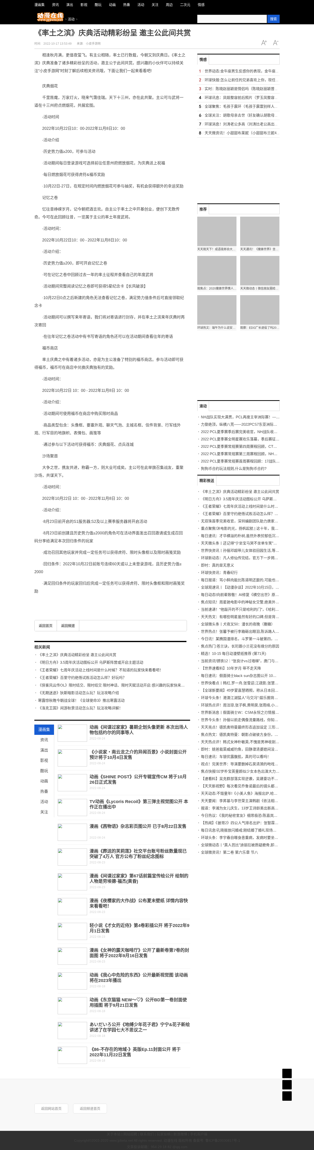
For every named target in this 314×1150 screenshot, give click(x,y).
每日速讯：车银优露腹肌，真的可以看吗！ (236, 756)
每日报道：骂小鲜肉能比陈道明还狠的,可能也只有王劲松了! (250, 580)
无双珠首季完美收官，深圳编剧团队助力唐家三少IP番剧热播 (250, 521)
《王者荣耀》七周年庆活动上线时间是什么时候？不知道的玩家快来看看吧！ (100, 670)
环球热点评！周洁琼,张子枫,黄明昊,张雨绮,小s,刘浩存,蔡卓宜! (251, 705)
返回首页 (45, 626)
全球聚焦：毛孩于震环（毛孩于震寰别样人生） (243, 106)
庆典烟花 (123, 602)
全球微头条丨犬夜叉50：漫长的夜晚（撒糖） (238, 624)
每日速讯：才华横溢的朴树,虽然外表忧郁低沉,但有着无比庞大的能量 (257, 536)
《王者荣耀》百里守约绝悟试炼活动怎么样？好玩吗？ (82, 677)
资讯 (44, 740)
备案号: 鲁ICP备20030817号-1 (216, 1140)
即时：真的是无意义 (217, 565)
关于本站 (113, 1134)
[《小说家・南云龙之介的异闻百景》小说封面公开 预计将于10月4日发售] (72, 758)
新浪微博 (180, 1134)
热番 (44, 791)
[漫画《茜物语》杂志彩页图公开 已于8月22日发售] (72, 832)
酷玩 (44, 771)
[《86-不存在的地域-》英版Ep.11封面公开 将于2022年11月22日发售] (72, 1055)
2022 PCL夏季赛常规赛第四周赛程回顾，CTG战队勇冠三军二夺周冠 (257, 446)
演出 (44, 750)
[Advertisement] (234, 168)
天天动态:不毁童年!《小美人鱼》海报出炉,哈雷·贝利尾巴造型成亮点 (256, 793)
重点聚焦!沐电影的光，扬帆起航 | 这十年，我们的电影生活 (249, 528)
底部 (287, 1096)
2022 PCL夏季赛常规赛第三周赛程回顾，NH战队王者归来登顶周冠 (256, 454)
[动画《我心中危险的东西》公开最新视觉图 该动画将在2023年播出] (72, 981)
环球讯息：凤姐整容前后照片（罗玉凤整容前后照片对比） (252, 97)
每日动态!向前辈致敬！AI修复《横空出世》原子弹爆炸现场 (249, 595)
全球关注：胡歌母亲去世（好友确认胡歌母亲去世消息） (251, 115)
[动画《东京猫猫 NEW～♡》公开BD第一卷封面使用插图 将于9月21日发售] (72, 1005)
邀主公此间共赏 (105, 602)
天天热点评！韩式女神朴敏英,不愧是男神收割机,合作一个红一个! (254, 742)
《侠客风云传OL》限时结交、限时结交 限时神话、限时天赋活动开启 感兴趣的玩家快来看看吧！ (117, 685)
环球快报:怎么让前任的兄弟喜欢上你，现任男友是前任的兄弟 (255, 80)
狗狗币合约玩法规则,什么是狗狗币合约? (233, 468)
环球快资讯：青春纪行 (219, 572)
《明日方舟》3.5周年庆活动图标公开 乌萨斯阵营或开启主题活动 (90, 662)
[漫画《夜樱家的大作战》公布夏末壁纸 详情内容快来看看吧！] (72, 906)
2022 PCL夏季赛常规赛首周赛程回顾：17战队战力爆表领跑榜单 (253, 461)
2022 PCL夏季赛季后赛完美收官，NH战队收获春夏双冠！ (248, 432)
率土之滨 (53, 602)
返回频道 (68, 626)
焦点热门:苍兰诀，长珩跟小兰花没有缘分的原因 (240, 646)
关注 (44, 812)
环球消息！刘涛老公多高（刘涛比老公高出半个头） (247, 124)
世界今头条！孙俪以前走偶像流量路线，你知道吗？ (243, 720)
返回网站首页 (51, 1108)
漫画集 (44, 729)
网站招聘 (130, 1134)
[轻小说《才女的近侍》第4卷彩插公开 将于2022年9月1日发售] (72, 931)
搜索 (273, 19)
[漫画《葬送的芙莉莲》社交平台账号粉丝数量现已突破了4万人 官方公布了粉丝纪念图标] (72, 857)
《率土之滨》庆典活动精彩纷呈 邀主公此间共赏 (77, 655)
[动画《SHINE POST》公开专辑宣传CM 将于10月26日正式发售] (72, 782)
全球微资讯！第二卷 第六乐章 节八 (229, 852)
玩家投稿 (163, 1134)
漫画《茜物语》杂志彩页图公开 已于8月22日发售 (138, 826)
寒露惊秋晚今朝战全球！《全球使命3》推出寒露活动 (81, 700)
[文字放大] (264, 43)
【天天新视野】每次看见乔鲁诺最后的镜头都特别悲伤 (245, 786)
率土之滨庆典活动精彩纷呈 (77, 602)
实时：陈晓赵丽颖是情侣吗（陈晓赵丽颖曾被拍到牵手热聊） (254, 89)
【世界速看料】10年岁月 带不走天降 (231, 668)
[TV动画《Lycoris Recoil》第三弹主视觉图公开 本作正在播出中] (72, 807)
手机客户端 (198, 1134)
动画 (44, 781)
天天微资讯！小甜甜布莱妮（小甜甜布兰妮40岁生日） (249, 133)
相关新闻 (42, 647)
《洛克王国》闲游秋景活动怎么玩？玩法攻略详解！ (80, 708)
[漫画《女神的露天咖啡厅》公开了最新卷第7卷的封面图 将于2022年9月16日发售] (72, 956)
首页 (287, 1073)
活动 (71, 19)
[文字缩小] (276, 43)
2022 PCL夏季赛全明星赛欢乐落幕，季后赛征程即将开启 (247, 439)
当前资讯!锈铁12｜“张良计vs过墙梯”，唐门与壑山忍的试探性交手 (254, 661)
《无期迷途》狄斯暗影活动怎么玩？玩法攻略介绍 (78, 693)
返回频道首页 (90, 1108)
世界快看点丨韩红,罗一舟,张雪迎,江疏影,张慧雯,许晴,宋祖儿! (250, 683)
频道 (287, 1085)
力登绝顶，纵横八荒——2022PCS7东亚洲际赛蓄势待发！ (248, 424)
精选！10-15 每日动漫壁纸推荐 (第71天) (233, 653)
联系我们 (147, 1134)
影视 (44, 760)
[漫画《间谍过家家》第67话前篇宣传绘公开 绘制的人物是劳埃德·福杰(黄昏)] (72, 881)
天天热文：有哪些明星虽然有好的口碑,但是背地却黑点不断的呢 (253, 617)
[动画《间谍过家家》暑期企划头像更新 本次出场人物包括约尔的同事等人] (72, 733)
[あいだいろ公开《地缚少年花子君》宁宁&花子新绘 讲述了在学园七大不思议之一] (72, 1030)
